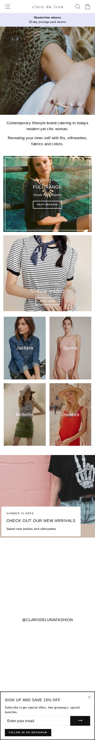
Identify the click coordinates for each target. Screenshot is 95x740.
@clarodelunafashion (47, 620)
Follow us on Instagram (28, 732)
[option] (47, 19)
